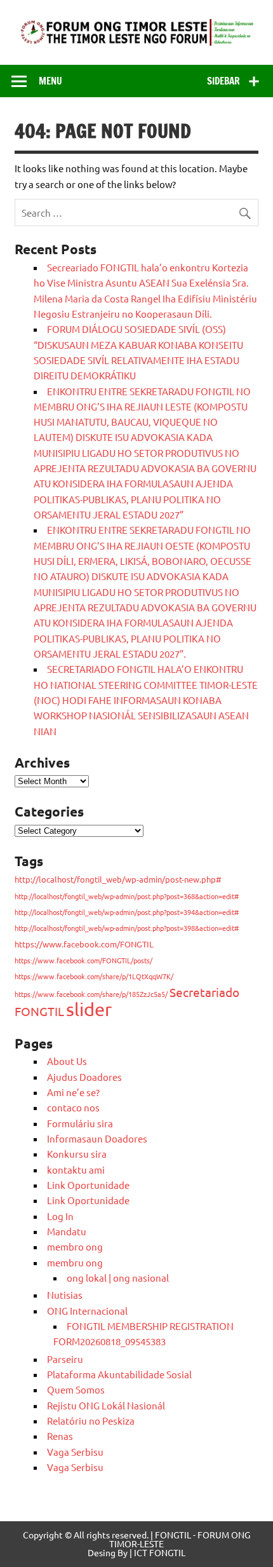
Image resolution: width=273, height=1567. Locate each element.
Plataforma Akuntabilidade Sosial (119, 1374)
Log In (60, 1216)
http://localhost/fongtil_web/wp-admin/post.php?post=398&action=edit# (127, 928)
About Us (67, 1061)
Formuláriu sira (80, 1123)
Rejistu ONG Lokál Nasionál (106, 1405)
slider (89, 1009)
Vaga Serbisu (75, 1452)
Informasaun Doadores (97, 1138)
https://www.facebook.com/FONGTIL (84, 944)
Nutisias (65, 1295)
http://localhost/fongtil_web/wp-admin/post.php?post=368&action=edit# (127, 896)
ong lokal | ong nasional (118, 1278)
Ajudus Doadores (84, 1077)
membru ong (75, 1262)
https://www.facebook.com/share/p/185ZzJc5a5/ (91, 994)
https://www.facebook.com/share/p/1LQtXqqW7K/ (94, 976)
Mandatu (66, 1231)
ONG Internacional (87, 1311)
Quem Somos (76, 1389)
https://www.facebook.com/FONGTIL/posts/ (83, 960)
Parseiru (65, 1359)
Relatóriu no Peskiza (91, 1420)
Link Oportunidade (88, 1185)
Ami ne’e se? (73, 1092)
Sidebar (223, 81)
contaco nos (73, 1107)
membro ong (75, 1246)
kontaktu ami (76, 1169)
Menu (50, 81)
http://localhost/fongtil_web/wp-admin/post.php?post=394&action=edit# (127, 912)
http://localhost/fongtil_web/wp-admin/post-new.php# (118, 879)
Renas (60, 1436)
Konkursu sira (77, 1154)
